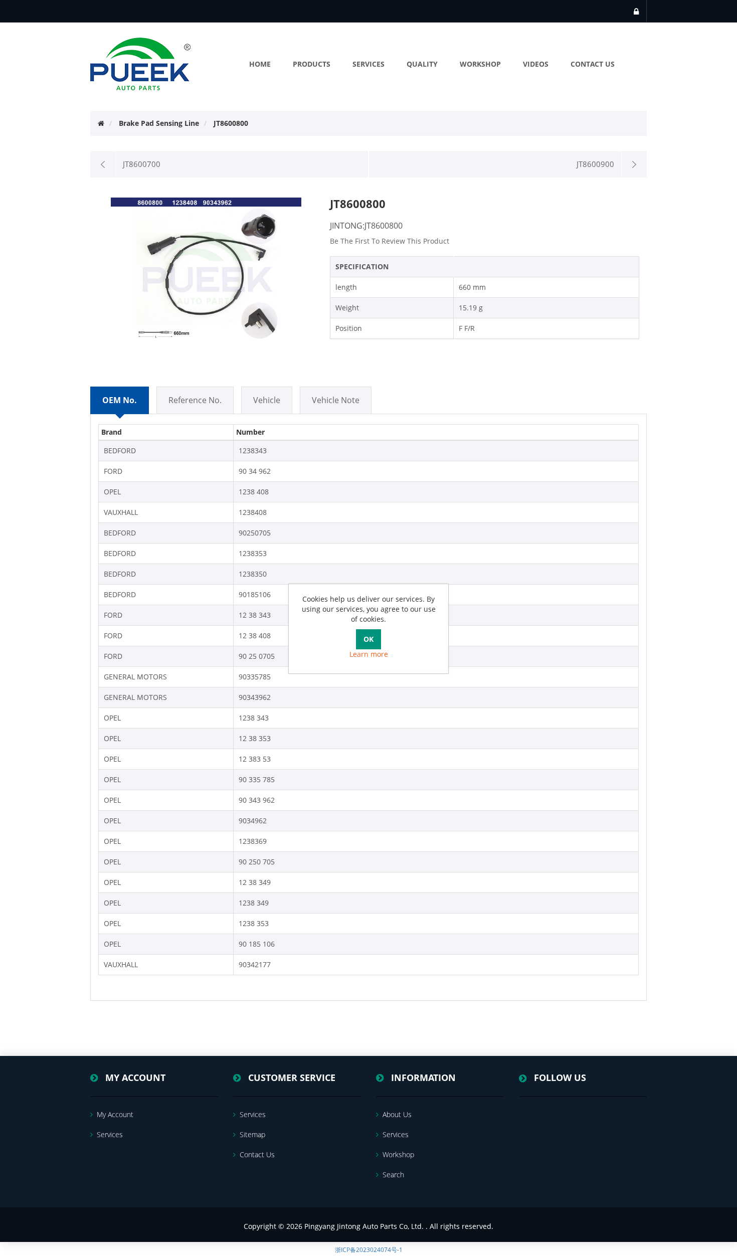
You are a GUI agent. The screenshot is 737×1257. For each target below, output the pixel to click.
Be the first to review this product (389, 241)
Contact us (257, 1154)
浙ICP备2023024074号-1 (369, 1249)
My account (115, 1114)
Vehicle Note (335, 400)
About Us (397, 1114)
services (110, 1134)
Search (393, 1174)
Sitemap (252, 1134)
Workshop (398, 1154)
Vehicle (266, 400)
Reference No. (195, 400)
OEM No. (119, 400)
